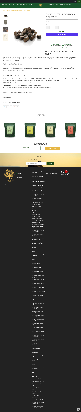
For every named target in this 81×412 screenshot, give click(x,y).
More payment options (62, 37)
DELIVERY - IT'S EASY (22, 171)
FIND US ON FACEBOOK (51, 171)
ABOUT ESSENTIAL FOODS (53, 4)
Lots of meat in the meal (37, 179)
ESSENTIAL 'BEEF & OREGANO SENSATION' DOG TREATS (10, 130)
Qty (46, 24)
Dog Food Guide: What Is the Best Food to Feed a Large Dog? (38, 226)
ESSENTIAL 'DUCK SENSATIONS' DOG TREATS (50, 130)
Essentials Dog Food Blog (65, 4)
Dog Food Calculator (27, 4)
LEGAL (47, 176)
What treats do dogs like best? (38, 379)
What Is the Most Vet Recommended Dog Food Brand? (37, 267)
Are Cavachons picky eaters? (38, 202)
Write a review (52, 148)
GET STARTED (20, 180)
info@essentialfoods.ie (8, 184)
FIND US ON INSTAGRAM (51, 173)
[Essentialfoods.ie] (40, 5)
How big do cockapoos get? (37, 185)
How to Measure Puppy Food (38, 381)
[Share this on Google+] (14, 106)
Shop (6, 4)
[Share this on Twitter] (4, 106)
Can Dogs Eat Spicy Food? (37, 399)
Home (3, 4)
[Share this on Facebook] (7, 106)
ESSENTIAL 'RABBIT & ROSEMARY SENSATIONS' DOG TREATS (30, 130)
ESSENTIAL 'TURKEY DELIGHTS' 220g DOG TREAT (70, 130)
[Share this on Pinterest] (11, 106)
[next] (43, 33)
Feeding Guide (12, 4)
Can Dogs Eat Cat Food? (37, 188)
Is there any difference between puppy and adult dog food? (38, 303)
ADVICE (19, 173)
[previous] (12, 33)
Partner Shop (20, 4)
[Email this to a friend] (17, 106)
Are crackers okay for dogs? (38, 295)
